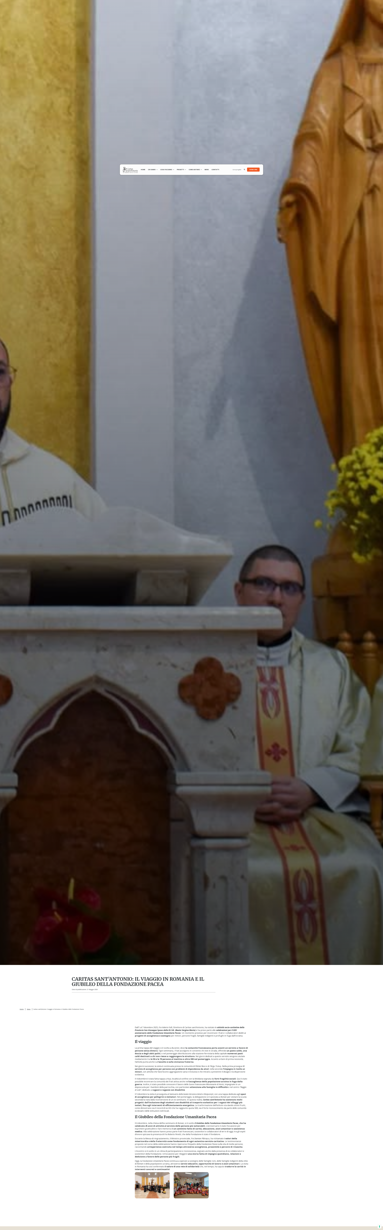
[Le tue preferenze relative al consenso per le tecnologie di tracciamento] (379, 1226)
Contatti (215, 169)
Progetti (180, 169)
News (207, 169)
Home (143, 169)
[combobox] (238, 169)
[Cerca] (244, 169)
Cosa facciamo (166, 169)
